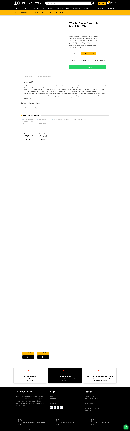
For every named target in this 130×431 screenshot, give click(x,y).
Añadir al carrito (90, 54)
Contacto (53, 403)
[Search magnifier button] (92, 3)
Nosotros (53, 398)
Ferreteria (50, 8)
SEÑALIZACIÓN (89, 410)
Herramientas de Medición (34, 13)
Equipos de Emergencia (63, 8)
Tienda (17, 8)
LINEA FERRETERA (22, 13)
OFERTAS (101, 3)
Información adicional (44, 76)
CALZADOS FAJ (89, 396)
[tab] (29, 76)
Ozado (36, 429)
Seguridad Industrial (38, 8)
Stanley (35, 108)
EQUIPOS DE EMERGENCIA (92, 398)
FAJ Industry (31, 3)
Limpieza (85, 8)
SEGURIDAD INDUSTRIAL (92, 408)
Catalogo (112, 8)
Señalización (76, 8)
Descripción (29, 76)
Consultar (89, 67)
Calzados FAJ (26, 8)
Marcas (102, 8)
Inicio (15, 13)
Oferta (86, 406)
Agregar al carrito (29, 353)
